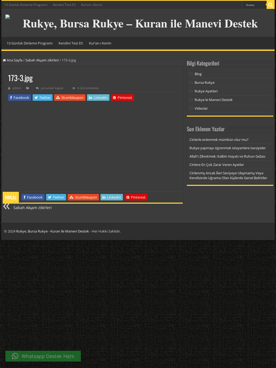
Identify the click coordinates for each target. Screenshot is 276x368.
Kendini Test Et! (64, 4)
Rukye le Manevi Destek (214, 99)
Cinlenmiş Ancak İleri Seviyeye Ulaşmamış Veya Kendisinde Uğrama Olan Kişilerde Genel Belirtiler (228, 175)
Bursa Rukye (205, 82)
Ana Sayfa (14, 60)
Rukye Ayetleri (206, 91)
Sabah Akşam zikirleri (42, 60)
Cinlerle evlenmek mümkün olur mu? (219, 139)
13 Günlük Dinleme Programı (25, 4)
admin (16, 88)
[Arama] (271, 5)
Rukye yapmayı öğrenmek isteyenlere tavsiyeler (227, 147)
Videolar (201, 108)
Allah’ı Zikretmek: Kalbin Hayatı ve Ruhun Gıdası (227, 156)
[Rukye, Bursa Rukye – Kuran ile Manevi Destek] (138, 23)
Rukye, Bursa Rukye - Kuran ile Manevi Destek (52, 231)
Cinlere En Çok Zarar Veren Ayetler (216, 164)
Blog (198, 73)
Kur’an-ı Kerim (91, 4)
